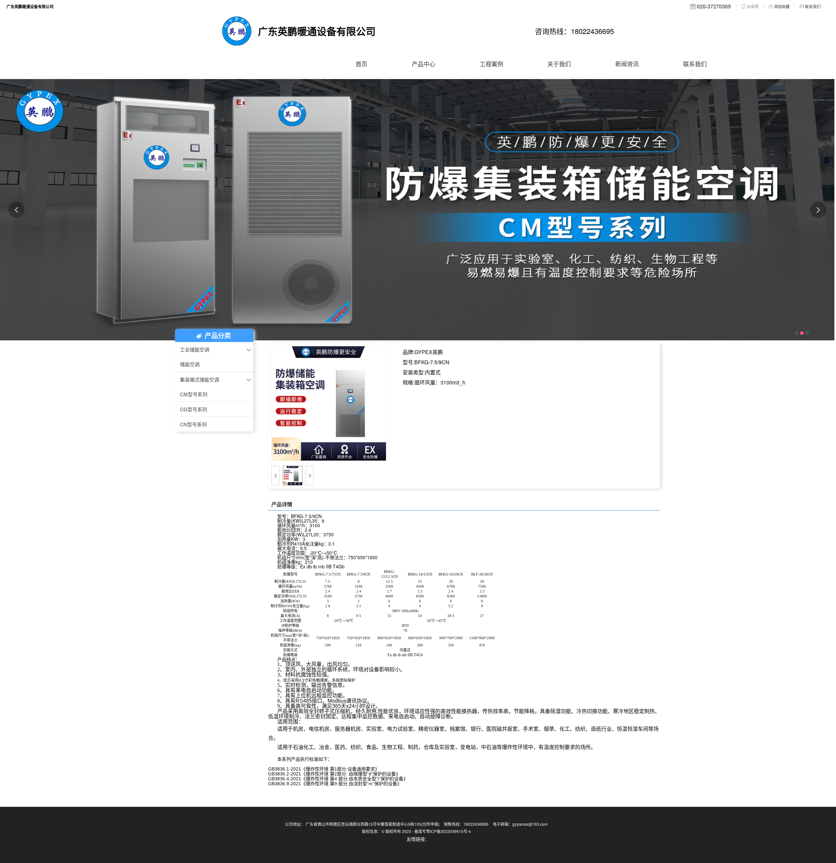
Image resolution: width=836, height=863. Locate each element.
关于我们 (559, 63)
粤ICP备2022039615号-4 (448, 831)
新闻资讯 (627, 63)
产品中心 (423, 63)
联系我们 (695, 63)
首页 (361, 63)
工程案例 (491, 63)
